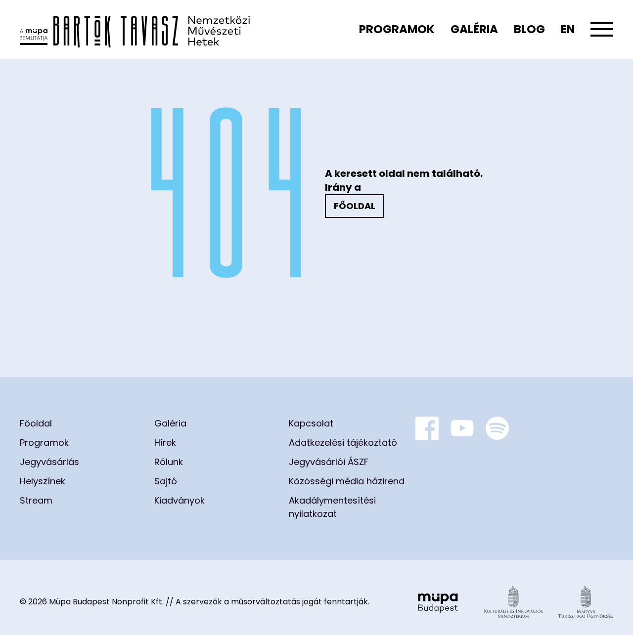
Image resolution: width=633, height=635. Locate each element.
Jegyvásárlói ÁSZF (328, 462)
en (568, 29)
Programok (397, 29)
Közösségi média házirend (347, 481)
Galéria (474, 29)
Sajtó (165, 481)
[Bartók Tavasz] (135, 29)
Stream (36, 500)
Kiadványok (179, 500)
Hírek (165, 442)
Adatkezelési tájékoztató (343, 442)
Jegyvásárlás (49, 462)
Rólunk (168, 462)
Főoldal (354, 206)
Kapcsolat (311, 423)
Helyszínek (42, 481)
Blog (529, 29)
